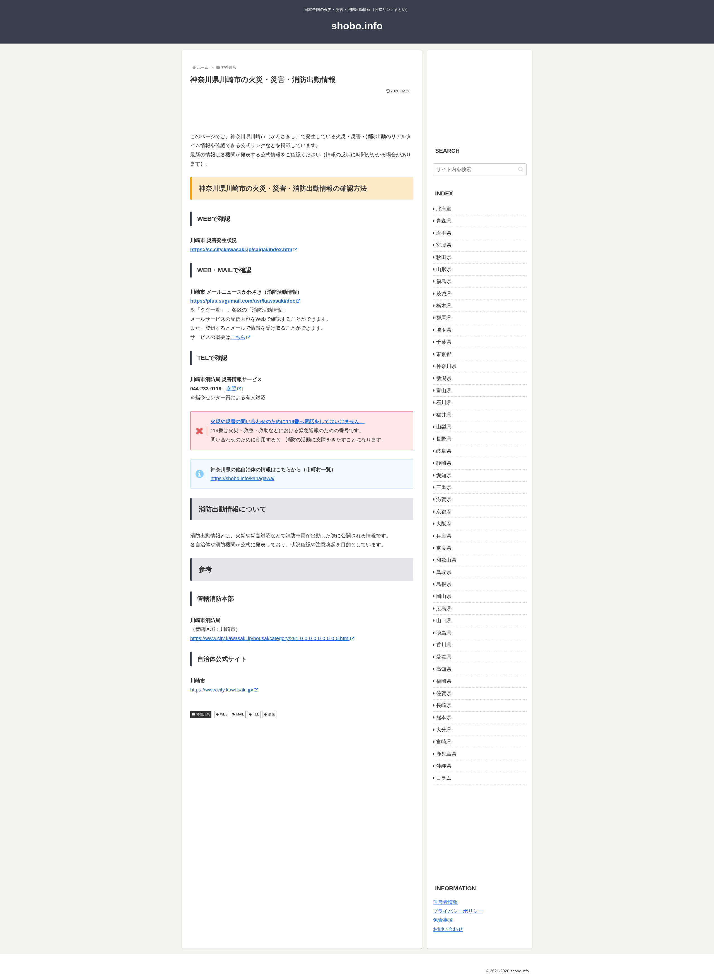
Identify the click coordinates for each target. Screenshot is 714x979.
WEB (224, 714)
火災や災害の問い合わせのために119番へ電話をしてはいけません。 (288, 421)
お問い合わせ (448, 929)
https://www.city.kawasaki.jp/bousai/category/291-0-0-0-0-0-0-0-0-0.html (269, 638)
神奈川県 (203, 714)
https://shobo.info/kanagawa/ (242, 478)
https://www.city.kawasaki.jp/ (221, 690)
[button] (521, 169)
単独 (271, 714)
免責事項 (443, 920)
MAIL (240, 714)
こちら (237, 337)
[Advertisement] (301, 110)
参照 (231, 388)
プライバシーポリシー (458, 911)
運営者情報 (445, 902)
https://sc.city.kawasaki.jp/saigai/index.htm (241, 249)
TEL (256, 714)
